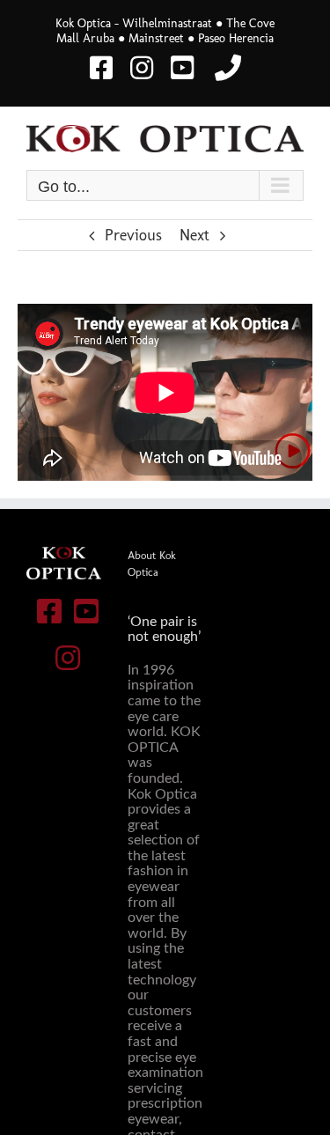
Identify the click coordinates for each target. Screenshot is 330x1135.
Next (194, 235)
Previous (133, 235)
